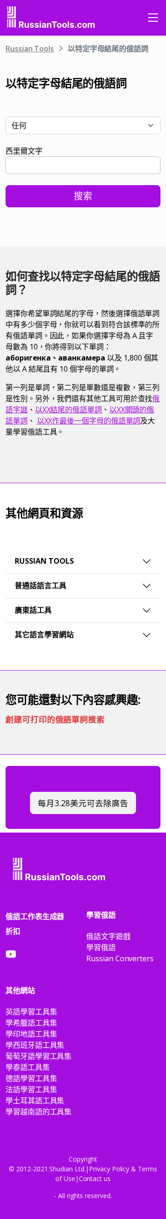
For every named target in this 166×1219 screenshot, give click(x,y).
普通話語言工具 (40, 585)
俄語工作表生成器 (35, 916)
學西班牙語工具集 (35, 1045)
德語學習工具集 (31, 1078)
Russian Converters (120, 958)
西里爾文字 (24, 151)
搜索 (83, 196)
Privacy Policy (109, 1168)
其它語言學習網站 (44, 634)
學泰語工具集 (28, 1067)
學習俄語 (101, 947)
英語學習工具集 (31, 1012)
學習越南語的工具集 (38, 1112)
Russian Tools (30, 49)
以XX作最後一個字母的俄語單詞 (89, 421)
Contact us (95, 1178)
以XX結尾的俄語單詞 (68, 409)
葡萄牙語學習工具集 (38, 1056)
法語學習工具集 (31, 1089)
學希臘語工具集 (31, 1023)
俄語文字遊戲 (108, 936)
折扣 (13, 931)
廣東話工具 (33, 610)
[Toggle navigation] (153, 17)
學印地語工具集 (31, 1034)
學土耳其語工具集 (35, 1100)
